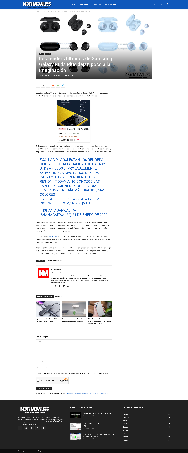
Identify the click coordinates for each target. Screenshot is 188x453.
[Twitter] (158, 4)
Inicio (74, 4)
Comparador (110, 4)
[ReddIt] (53, 85)
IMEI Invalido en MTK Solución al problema (98, 413)
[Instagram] (150, 4)
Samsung (48, 53)
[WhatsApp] (58, 85)
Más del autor (59, 296)
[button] (167, 5)
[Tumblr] (48, 85)
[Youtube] (161, 4)
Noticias (84, 4)
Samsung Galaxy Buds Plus (54, 260)
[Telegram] (63, 85)
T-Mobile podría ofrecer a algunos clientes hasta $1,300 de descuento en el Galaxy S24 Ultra (99, 321)
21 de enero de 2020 (90, 215)
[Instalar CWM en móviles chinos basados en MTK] (75, 426)
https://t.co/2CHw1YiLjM (77, 199)
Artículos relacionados (44, 296)
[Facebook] (147, 4)
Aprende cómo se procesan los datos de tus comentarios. (87, 393)
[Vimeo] (64, 286)
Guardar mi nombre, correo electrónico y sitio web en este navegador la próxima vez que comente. (73, 373)
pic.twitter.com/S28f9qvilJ (65, 203)
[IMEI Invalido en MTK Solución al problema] (75, 415)
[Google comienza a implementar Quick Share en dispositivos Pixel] (74, 309)
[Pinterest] (154, 4)
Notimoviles (45, 75)
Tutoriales (96, 4)
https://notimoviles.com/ (58, 273)
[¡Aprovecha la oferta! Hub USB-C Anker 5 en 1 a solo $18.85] (48, 309)
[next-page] (40, 327)
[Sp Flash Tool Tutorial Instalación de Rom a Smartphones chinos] (75, 436)
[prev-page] (37, 327)
